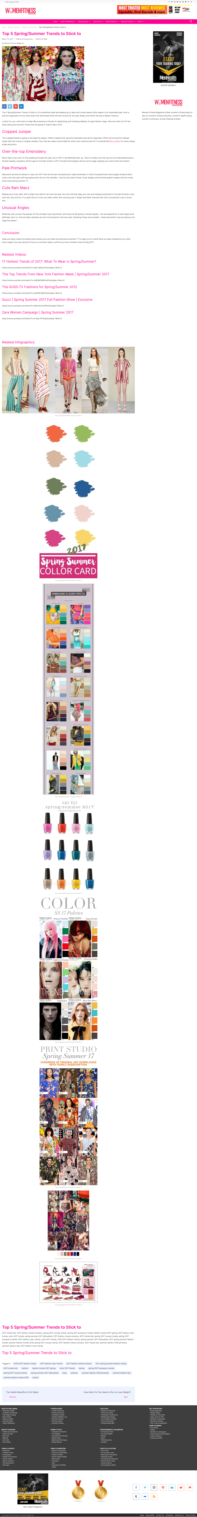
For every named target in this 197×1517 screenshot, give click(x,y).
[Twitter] (171, 1)
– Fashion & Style (7, 1434)
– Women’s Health (7, 1419)
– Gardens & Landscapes (157, 1432)
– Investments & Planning (59, 1436)
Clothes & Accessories (24, 39)
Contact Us (160, 1515)
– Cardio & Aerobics (57, 1411)
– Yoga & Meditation (8, 1423)
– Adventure (6, 1450)
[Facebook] (169, 1)
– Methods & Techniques (59, 1440)
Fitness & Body (83, 21)
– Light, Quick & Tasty (156, 1417)
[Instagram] (174, 1)
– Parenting (54, 1461)
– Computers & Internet (58, 1432)
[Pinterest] (177, 1)
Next (126, 1397)
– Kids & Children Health (59, 1457)
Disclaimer (169, 1515)
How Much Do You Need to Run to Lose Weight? (107, 1392)
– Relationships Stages (107, 1417)
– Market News (56, 1438)
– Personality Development (109, 1459)
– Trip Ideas (5, 1465)
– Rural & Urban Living (107, 1461)
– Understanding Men (107, 1423)
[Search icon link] (190, 21)
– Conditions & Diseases (9, 1413)
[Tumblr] (188, 1)
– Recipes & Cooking (156, 1421)
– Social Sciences (106, 1463)
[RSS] (154, 1496)
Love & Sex (97, 21)
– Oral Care (5, 1440)
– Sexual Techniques (107, 1421)
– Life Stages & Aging (9, 1415)
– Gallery (152, 1430)
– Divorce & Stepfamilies (59, 1452)
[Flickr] (191, 1)
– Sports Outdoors (8, 1461)
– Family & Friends (57, 1455)
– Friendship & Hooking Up (109, 1415)
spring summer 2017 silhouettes (44, 1373)
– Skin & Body (6, 1442)
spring (81, 1368)
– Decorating (153, 1428)
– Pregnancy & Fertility (58, 1465)
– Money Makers (56, 1442)
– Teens (53, 1467)
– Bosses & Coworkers (58, 1450)
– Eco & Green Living (107, 1452)
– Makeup (5, 1438)
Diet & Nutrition (111, 21)
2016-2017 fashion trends (25, 1364)
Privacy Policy (190, 1515)
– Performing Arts (106, 1440)
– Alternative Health (8, 1411)
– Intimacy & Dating (106, 1413)
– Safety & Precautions (9, 1457)
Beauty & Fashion (127, 21)
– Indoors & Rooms (155, 1436)
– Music (102, 1438)
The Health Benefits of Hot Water (22, 1392)
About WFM (150, 1515)
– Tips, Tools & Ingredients (158, 1423)
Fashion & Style (41, 39)
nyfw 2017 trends (67, 1368)
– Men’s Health (6, 1417)
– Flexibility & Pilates (57, 1415)
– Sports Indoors (7, 1459)
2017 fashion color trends (51, 1364)
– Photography (6, 1455)
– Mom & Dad (55, 1459)
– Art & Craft (104, 1450)
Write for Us (179, 1515)
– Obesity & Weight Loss (59, 1417)
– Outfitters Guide (7, 1452)
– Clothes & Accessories (9, 1432)
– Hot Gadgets (55, 1434)
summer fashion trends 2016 (16, 1377)
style (64, 1373)
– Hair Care (5, 1436)
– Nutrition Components (157, 1419)
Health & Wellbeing (67, 21)
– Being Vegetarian (155, 1411)
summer (74, 1373)
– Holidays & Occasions (157, 1415)
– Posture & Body (56, 1421)
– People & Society (106, 1457)
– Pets (53, 1463)
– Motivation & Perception (108, 1455)
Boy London (115, 141)
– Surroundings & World (108, 1465)
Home (55, 21)
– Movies (103, 1436)
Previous (12, 1397)
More (139, 21)
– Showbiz (103, 1442)
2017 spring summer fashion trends (111, 1364)
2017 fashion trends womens (79, 1364)
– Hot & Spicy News (106, 1432)
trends (35, 1377)
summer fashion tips (122, 1373)
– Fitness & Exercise (57, 1413)
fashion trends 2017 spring (44, 1368)
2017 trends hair (11, 1368)
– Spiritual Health (7, 1421)
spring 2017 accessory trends (101, 1368)
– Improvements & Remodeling (159, 1434)
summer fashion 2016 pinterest (95, 1373)
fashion (25, 1368)
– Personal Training (57, 1419)
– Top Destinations (8, 1463)
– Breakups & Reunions (107, 1411)
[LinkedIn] (180, 1)
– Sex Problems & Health (108, 1419)
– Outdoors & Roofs (155, 1438)
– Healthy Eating (154, 1413)
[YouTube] (185, 1)
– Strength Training (57, 1423)
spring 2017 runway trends (15, 1373)
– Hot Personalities (106, 1434)
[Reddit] (183, 1)
